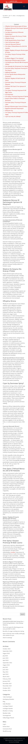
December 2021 (7, 683)
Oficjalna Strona (9, 38)
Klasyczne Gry (9, 110)
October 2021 (6, 688)
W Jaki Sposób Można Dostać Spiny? (15, 40)
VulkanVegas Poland (8, 717)
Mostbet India (6, 713)
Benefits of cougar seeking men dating (13, 631)
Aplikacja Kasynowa (10, 72)
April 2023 (5, 660)
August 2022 (6, 665)
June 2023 (5, 658)
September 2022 (7, 662)
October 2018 (6, 690)
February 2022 (7, 679)
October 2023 (6, 649)
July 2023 (5, 655)
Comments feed (7, 729)
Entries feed (6, 726)
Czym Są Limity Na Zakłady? (13, 116)
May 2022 (5, 672)
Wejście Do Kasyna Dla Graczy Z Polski (15, 36)
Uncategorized (20, 15)
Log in (4, 724)
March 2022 (6, 676)
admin (6, 15)
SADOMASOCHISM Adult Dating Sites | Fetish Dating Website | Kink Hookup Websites (13, 623)
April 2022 (5, 674)
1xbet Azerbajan (7, 697)
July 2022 (5, 667)
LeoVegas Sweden (8, 708)
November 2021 (7, 686)
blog (4, 701)
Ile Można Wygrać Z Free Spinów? (14, 58)
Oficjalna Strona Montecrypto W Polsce (16, 26)
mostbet (13, 552)
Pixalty (17, 742)
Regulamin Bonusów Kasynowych (14, 108)
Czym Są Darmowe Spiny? (12, 42)
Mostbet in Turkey (8, 711)
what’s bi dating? (7, 637)
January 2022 (6, 681)
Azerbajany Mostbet (8, 699)
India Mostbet (6, 704)
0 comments (6, 17)
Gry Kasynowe (9, 94)
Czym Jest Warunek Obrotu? (13, 44)
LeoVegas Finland (7, 706)
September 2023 (7, 651)
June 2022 (5, 669)
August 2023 (6, 653)
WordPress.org (7, 731)
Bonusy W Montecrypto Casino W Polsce (16, 106)
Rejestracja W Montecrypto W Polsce (15, 60)
